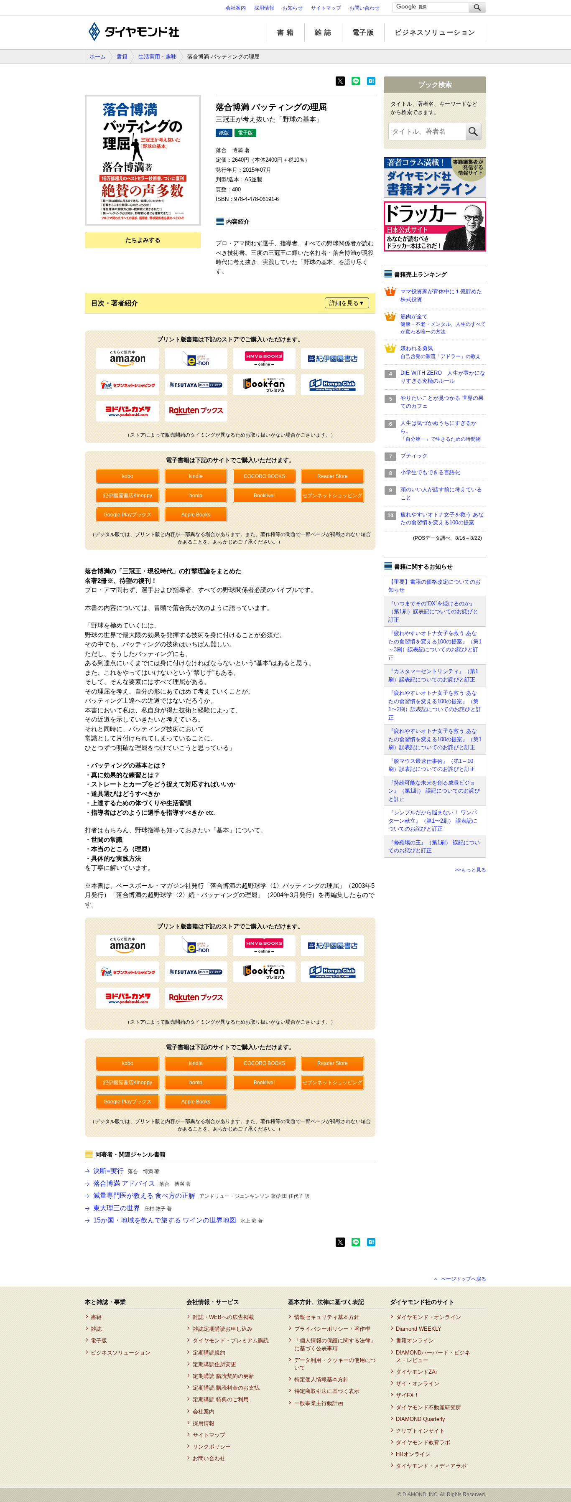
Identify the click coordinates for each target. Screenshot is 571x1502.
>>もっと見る (470, 870)
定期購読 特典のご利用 (220, 1399)
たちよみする (143, 239)
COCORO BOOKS (264, 476)
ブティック (414, 455)
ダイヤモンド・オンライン (428, 1317)
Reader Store (332, 476)
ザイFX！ (407, 1395)
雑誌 (96, 1329)
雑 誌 (323, 32)
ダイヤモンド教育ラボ (423, 1442)
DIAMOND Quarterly (420, 1419)
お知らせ (293, 8)
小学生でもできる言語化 (430, 472)
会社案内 (236, 8)
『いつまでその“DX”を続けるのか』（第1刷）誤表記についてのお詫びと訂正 (433, 611)
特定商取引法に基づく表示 (326, 1391)
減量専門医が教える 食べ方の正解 (201, 1195)
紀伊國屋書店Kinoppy (127, 495)
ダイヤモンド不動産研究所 (428, 1407)
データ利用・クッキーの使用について (335, 1364)
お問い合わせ (364, 8)
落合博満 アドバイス (142, 1183)
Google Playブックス (128, 515)
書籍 (122, 56)
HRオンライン (413, 1454)
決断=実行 (126, 1170)
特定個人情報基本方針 (321, 1379)
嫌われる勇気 (440, 352)
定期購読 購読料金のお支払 (226, 1388)
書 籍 (285, 32)
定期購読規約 (209, 1353)
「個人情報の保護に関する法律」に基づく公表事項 (335, 1344)
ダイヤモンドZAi (416, 1372)
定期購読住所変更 (214, 1364)
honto (195, 495)
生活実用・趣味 (157, 56)
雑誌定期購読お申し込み (222, 1329)
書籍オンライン (415, 1340)
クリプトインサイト (420, 1431)
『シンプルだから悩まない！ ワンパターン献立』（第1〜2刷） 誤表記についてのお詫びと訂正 (432, 820)
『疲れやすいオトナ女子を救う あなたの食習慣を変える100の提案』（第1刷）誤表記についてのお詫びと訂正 (435, 739)
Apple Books (195, 515)
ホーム (97, 56)
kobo (127, 476)
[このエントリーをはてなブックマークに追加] (371, 83)
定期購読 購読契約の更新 (223, 1376)
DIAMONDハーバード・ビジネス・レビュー (433, 1356)
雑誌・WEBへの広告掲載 (223, 1317)
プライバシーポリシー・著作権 (332, 1329)
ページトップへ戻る (463, 1278)
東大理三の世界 (132, 1208)
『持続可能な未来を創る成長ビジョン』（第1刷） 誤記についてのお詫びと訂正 (434, 791)
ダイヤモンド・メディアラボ (431, 1466)
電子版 (363, 32)
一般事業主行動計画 (318, 1403)
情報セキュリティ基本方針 (326, 1317)
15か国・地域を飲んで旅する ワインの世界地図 (178, 1220)
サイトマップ (326, 8)
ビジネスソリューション (435, 32)
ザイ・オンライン (417, 1383)
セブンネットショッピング (332, 495)
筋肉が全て (443, 324)
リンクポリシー (211, 1447)
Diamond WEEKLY (418, 1329)
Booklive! (264, 495)
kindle (196, 476)
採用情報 (264, 8)
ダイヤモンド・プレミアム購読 (230, 1340)
